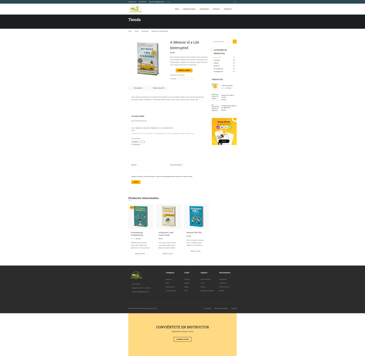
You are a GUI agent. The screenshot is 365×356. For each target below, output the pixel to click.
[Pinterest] (192, 78)
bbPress (222, 291)
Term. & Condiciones (221, 308)
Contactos (228, 9)
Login (234, 1)
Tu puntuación (136, 138)
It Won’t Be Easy (227, 85)
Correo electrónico (176, 165)
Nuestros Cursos (189, 9)
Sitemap (234, 308)
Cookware (217, 60)
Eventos (186, 283)
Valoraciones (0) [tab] (158, 88)
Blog (167, 283)
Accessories (144, 31)
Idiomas (203, 287)
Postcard (216, 66)
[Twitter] (188, 78)
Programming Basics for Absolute (228, 107)
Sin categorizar (218, 69)
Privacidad (207, 308)
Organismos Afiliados (207, 291)
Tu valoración (136, 144)
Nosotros (169, 279)
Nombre (134, 165)
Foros (202, 283)
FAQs (186, 291)
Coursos (187, 279)
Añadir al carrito (184, 70)
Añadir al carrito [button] (140, 254)
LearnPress (223, 283)
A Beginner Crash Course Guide (166, 233)
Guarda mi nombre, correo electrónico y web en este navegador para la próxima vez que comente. (162, 176)
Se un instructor (171, 291)
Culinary (216, 63)
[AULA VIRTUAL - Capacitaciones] (135, 9)
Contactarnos (170, 287)
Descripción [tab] (138, 88)
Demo (168, 1)
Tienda (136, 31)
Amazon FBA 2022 (194, 232)
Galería (186, 287)
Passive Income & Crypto (227, 96)
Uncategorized (218, 71)
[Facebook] (179, 78)
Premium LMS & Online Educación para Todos (142, 308)
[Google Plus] (183, 78)
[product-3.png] (147, 59)
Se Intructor (204, 9)
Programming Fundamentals (137, 233)
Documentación (206, 279)
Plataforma (222, 279)
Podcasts (216, 9)
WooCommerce (224, 287)
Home (130, 31)
